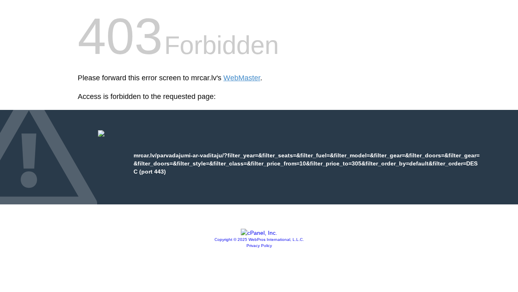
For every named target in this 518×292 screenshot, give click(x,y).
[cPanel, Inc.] (259, 233)
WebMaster (241, 78)
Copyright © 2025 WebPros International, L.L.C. (259, 239)
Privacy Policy (259, 245)
